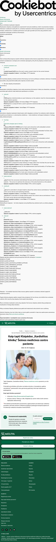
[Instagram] (2, 529)
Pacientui (3, 493)
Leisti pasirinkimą (9, 319)
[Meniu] (2, 323)
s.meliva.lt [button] (6, 187)
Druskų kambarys (5, 474)
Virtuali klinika (5, 484)
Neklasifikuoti (4, 201)
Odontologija (4, 471)
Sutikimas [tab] (2, 17)
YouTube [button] (6, 120)
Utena (30, 487)
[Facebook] (6, 529)
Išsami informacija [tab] (5, 19)
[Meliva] (28, 434)
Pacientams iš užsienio (7, 514)
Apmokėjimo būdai (6, 511)
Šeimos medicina (5, 465)
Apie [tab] (1, 23)
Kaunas (31, 468)
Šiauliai (31, 474)
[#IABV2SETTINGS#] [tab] (6, 21)
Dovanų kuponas (5, 518)
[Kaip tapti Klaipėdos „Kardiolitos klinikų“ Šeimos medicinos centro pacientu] (28, 364)
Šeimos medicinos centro (31, 381)
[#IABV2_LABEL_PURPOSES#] (8, 266)
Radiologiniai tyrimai (6, 478)
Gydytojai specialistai (7, 468)
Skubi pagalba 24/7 (6, 487)
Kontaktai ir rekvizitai (7, 525)
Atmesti (2, 319)
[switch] (0, 41)
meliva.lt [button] (6, 95)
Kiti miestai (32, 490)
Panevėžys (31, 478)
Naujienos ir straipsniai (30, 331)
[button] (30, 67)
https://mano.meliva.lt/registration (23, 396)
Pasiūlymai (4, 508)
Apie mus (3, 523)
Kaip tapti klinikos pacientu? (8, 499)
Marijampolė (32, 484)
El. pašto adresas (38, 416)
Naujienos (3, 502)
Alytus (30, 481)
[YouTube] (14, 529)
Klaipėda (31, 471)
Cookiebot (38, 257)
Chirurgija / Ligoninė (6, 481)
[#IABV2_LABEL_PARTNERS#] (8, 278)
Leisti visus (22, 319)
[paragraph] (28, 300)
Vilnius (30, 465)
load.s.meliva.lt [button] (8, 177)
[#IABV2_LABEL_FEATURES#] (8, 272)
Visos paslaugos (5, 490)
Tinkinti (17, 319)
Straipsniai (4, 505)
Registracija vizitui (6, 496)
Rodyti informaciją (5, 51)
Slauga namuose (5, 521)
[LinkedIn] (10, 529)
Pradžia (21, 331)
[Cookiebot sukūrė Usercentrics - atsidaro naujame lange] (28, 8)
